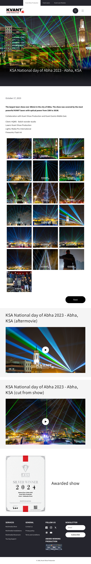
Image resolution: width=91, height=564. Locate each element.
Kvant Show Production (31, 3)
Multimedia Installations (14, 531)
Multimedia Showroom (13, 535)
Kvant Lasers (46, 3)
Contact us (29, 527)
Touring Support (11, 539)
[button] (75, 11)
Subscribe (75, 535)
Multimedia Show (11, 527)
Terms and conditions (33, 535)
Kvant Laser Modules (60, 3)
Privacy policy (30, 531)
